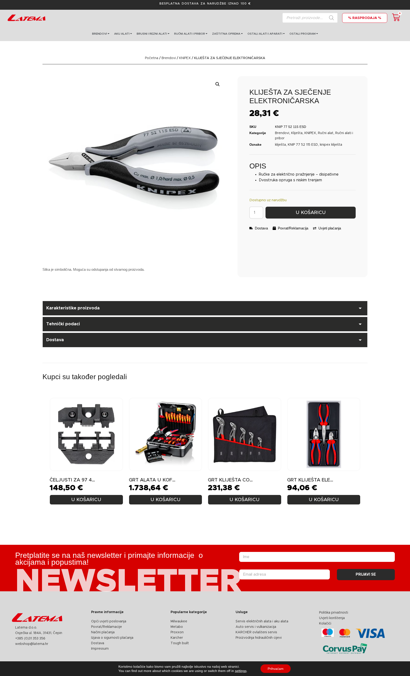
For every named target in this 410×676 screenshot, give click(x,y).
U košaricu (311, 212)
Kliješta (297, 133)
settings (241, 671)
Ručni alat (325, 133)
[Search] (331, 18)
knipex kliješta (331, 144)
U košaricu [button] (86, 499)
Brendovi (169, 58)
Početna (151, 58)
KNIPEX (185, 58)
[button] (217, 84)
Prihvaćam (276, 669)
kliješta (280, 144)
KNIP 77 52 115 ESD (303, 144)
